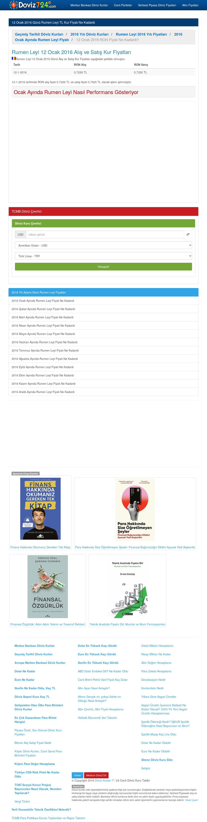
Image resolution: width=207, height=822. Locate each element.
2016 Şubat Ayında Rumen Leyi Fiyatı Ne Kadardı (43, 309)
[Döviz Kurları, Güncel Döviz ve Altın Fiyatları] (32, 5)
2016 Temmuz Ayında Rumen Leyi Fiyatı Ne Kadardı (45, 350)
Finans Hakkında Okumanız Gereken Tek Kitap (40, 547)
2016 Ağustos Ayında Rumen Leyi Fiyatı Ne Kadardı (45, 359)
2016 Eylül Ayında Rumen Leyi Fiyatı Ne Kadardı (43, 367)
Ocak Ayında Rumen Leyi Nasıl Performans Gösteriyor (76, 91)
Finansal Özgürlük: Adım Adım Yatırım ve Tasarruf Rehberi (48, 624)
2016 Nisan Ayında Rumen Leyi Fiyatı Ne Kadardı (43, 325)
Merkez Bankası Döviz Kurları (89, 5)
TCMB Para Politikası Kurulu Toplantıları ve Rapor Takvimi (48, 818)
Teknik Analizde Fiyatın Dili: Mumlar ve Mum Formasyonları (127, 624)
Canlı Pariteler (123, 5)
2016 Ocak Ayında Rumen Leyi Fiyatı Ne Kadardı (43, 301)
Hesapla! (103, 267)
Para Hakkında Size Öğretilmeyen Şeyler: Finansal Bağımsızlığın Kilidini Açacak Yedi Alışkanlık (135, 547)
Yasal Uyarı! (191, 800)
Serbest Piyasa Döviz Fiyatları (157, 5)
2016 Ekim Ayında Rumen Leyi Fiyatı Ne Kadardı (43, 375)
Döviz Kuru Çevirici (28, 223)
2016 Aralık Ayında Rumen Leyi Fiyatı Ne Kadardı (43, 392)
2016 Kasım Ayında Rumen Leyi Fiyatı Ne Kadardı (43, 383)
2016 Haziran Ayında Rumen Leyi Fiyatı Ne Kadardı (44, 342)
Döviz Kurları (103, 780)
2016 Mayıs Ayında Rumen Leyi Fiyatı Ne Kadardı (43, 334)
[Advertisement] (103, 152)
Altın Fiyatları (190, 5)
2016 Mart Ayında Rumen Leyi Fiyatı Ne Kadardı (42, 317)
